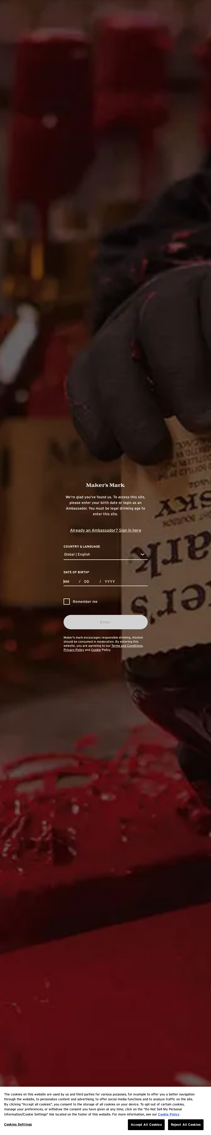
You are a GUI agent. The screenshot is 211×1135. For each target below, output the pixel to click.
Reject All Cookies (186, 1125)
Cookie (96, 649)
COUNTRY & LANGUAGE (82, 546)
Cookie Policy (169, 1114)
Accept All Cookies (146, 1125)
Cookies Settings (18, 1124)
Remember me (85, 601)
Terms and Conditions (127, 645)
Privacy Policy (74, 649)
